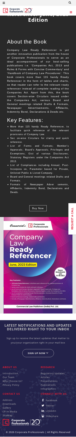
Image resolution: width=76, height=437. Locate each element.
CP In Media (10, 411)
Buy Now (38, 208)
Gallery (7, 407)
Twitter (49, 405)
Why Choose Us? (13, 381)
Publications (48, 384)
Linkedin (50, 410)
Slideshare (51, 416)
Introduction (10, 373)
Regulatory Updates (53, 373)
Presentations (49, 381)
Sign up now (37, 353)
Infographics (48, 388)
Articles (45, 377)
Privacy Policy (11, 384)
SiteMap (8, 415)
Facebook (51, 400)
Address (7, 400)
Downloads (9, 403)
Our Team (8, 377)
